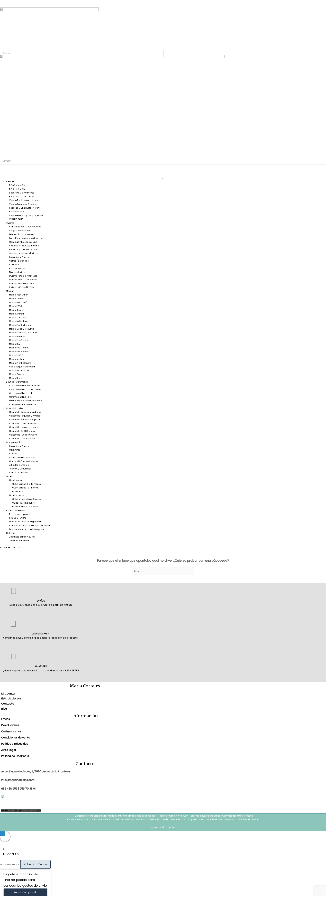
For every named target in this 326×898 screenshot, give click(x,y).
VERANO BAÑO (16, 219)
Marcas (10, 291)
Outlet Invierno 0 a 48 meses (26, 499)
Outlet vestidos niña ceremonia (237, 815)
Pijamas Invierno (17, 272)
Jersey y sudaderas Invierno (23, 253)
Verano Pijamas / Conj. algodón (26, 215)
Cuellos (13, 453)
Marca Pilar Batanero (20, 363)
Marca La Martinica (19, 321)
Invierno (10, 222)
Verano (10, 181)
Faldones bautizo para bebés (205, 815)
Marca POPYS (16, 306)
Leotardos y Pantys (19, 257)
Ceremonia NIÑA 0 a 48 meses (25, 385)
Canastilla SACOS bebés (22, 431)
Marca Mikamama (19, 370)
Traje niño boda (196, 819)
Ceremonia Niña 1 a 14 (20, 393)
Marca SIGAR (16, 298)
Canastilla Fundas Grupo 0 (23, 434)
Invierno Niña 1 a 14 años (21, 283)
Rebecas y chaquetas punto (24, 249)
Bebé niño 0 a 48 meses (21, 196)
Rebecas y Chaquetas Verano (25, 207)
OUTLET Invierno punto (23, 502)
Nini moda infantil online (116, 815)
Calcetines (14, 449)
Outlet (9, 476)
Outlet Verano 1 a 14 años (25, 487)
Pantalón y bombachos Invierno (25, 238)
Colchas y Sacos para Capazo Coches (29, 525)
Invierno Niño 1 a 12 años (21, 287)
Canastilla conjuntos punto (23, 427)
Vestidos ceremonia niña (105, 819)
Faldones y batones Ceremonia (25, 400)
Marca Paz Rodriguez (20, 325)
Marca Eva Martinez (19, 347)
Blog (4, 709)
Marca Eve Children (19, 340)
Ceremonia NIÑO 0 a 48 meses (25, 389)
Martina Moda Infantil (248, 819)
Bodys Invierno (16, 268)
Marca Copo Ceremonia (21, 328)
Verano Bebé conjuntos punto (24, 200)
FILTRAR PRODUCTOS (10, 547)
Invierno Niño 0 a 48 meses (23, 279)
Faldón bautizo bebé (155, 819)
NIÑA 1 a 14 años (17, 185)
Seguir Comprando (26, 892)
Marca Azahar (16, 359)
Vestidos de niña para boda (220, 819)
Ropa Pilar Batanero (91, 815)
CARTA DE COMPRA (18, 472)
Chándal (14, 264)
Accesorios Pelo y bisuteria (23, 457)
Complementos (14, 442)
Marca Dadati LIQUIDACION (23, 332)
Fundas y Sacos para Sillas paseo (27, 529)
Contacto (7, 704)
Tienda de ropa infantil (131, 819)
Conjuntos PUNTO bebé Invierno (25, 226)
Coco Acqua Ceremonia (22, 366)
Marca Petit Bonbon (19, 351)
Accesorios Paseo (15, 510)
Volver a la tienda (35, 864)
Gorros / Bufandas (19, 260)
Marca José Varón (18, 294)
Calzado (10, 533)
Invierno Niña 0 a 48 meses (23, 275)
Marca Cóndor (16, 374)
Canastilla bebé (14, 408)
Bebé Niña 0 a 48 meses (21, 192)
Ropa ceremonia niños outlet (173, 815)
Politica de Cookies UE (15, 756)
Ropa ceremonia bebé (78, 819)
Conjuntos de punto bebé (143, 815)
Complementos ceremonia (23, 404)
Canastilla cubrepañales (22, 438)
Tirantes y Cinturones (20, 468)
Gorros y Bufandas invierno (23, 461)
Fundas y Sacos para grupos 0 (25, 521)
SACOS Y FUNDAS (17, 517)
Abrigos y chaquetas (20, 230)
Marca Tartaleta (17, 317)
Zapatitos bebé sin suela (22, 536)
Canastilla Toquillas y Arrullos (24, 415)
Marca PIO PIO (16, 355)
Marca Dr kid (15, 378)
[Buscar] (160, 53)
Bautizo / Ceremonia (17, 381)
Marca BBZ (14, 343)
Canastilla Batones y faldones (25, 412)
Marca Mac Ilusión (18, 302)
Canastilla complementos (23, 423)
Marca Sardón (16, 310)
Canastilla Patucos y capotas (24, 419)
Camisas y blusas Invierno (23, 241)
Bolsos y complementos (21, 514)
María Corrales (167, 827)
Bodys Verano (16, 211)
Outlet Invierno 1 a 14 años (25, 506)
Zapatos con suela (19, 540)
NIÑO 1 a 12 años (17, 189)
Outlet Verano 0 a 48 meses (26, 484)
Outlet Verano (16, 480)
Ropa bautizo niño (176, 819)
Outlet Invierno (16, 495)
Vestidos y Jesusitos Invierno (24, 245)
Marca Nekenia (17, 336)
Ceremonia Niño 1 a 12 (20, 396)
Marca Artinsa (16, 313)
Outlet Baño (18, 491)
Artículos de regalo (19, 465)
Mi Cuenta (8, 694)
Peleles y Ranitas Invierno (22, 234)
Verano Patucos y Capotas (23, 204)
